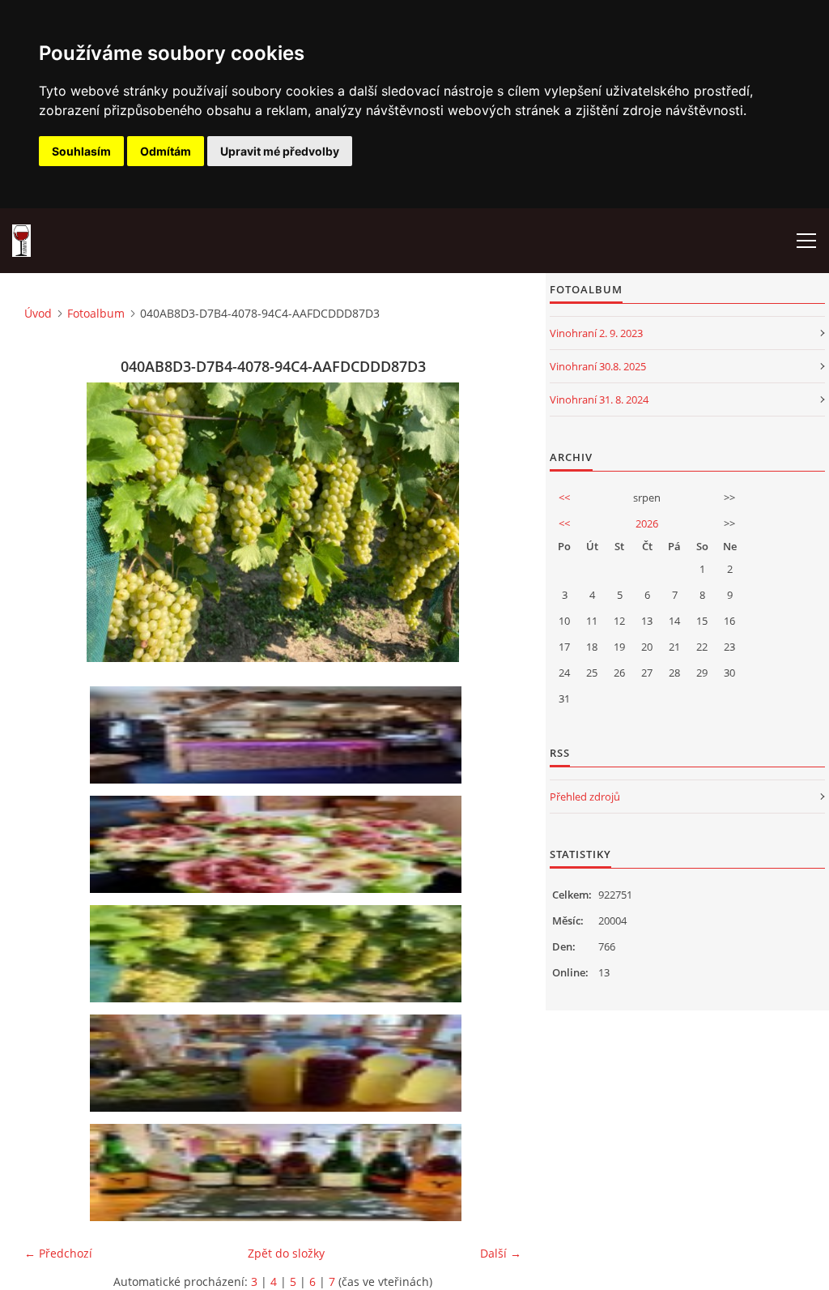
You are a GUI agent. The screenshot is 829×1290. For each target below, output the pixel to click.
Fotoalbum (96, 313)
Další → (500, 1253)
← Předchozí (58, 1253)
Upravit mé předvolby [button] (279, 151)
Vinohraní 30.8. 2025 (598, 366)
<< (564, 497)
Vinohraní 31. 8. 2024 (599, 399)
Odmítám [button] (165, 151)
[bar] (278, 735)
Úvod (38, 313)
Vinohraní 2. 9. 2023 (596, 333)
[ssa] (278, 1172)
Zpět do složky (286, 1253)
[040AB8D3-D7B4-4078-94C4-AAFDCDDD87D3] (278, 953)
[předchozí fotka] (50, 522)
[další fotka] (495, 522)
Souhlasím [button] (81, 151)
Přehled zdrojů (585, 796)
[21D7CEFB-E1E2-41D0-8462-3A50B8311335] (278, 1063)
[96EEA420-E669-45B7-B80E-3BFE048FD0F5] (278, 844)
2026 (647, 523)
